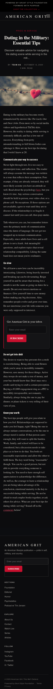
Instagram (9, 651)
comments (8, 510)
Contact (8, 624)
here (38, 189)
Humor (8, 596)
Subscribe (16, 338)
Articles (8, 637)
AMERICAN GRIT (26, 16)
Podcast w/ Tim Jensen (15, 605)
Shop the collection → (26, 9)
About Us (9, 619)
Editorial (8, 592)
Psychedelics (10, 601)
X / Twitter (9, 665)
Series (7, 633)
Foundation (10, 587)
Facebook (9, 660)
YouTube (8, 656)
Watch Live (9, 628)
